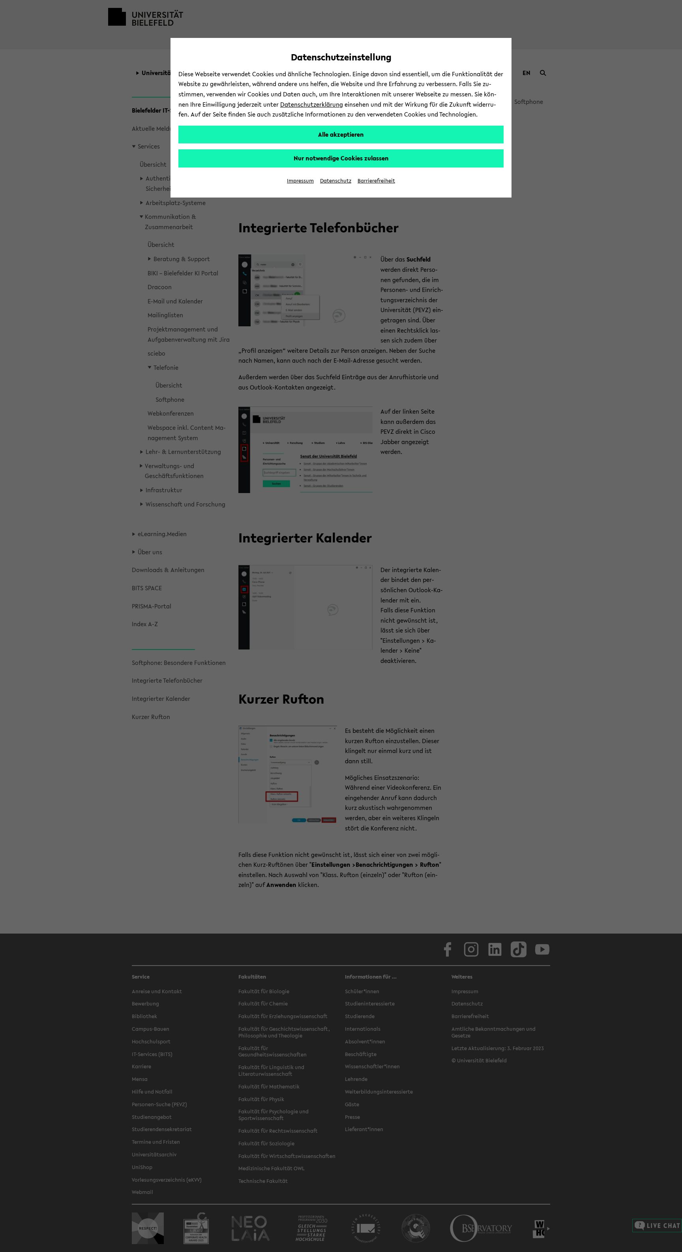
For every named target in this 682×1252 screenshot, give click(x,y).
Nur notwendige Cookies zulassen (341, 158)
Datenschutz (335, 181)
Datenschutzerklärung (311, 104)
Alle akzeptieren (341, 134)
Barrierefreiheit (376, 181)
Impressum (300, 181)
